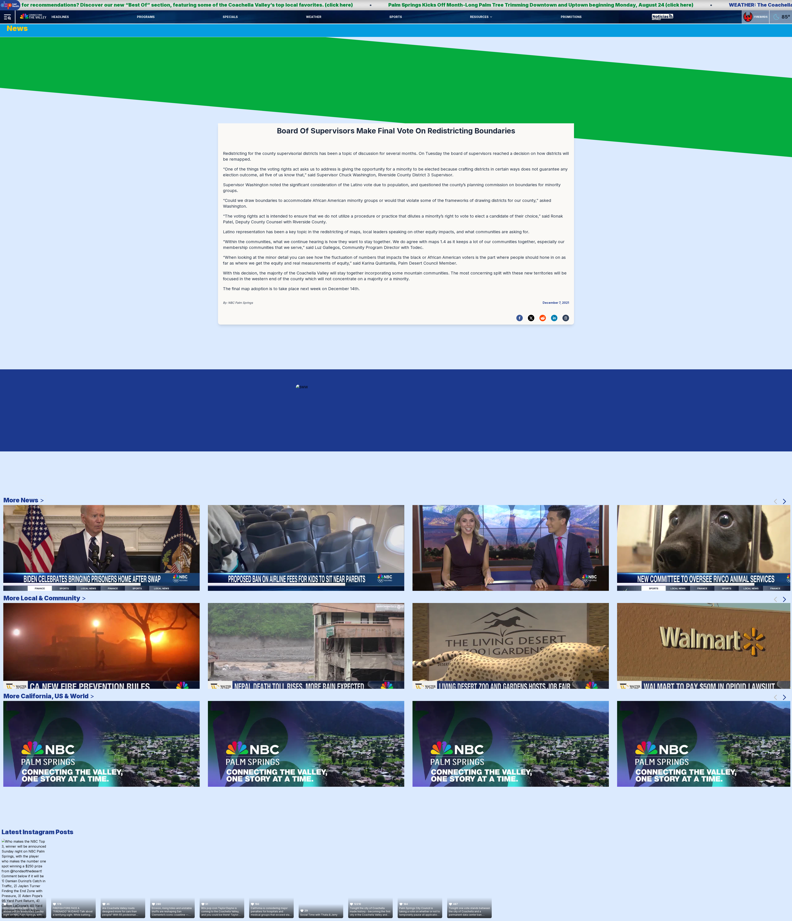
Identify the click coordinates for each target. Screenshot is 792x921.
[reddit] (542, 318)
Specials (230, 17)
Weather (313, 17)
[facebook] (519, 318)
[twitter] (531, 318)
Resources (479, 17)
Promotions (571, 17)
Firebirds (760, 16)
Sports (395, 17)
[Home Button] (33, 17)
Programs (146, 17)
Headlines (60, 17)
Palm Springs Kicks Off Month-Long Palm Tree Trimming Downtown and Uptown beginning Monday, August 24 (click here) (236, 5)
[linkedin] (554, 318)
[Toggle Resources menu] (491, 17)
